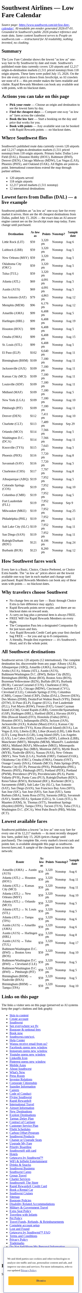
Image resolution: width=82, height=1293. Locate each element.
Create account (19, 1019)
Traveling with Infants (23, 1214)
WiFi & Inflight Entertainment (28, 1161)
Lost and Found (19, 1229)
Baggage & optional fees (25, 1029)
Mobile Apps (18, 1065)
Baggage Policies (20, 1200)
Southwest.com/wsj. (22, 1036)
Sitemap (15, 1196)
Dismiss (41, 1280)
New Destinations (21, 1111)
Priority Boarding (20, 1147)
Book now (16, 1033)
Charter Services (20, 1179)
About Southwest (20, 1068)
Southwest (16, 1022)
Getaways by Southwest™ (26, 1157)
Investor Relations (21, 1079)
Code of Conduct (20, 1093)
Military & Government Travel (29, 1207)
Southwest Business (22, 1168)
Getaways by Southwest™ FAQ (30, 1232)
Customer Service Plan (24, 1125)
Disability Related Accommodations (32, 1204)
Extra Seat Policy (20, 1211)
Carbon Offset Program (24, 1132)
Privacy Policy (19, 1239)
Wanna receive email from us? (28, 1043)
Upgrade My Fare (21, 1143)
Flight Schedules (20, 1129)
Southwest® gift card (23, 1150)
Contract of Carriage (22, 1122)
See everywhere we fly (24, 1026)
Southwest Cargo (20, 1172)
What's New (17, 1072)
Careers (14, 1090)
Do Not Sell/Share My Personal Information (37, 1246)
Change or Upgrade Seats (26, 1140)
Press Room (17, 1076)
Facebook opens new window (28, 1047)
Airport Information (22, 1108)
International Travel (22, 1104)
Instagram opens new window (28, 1051)
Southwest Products (22, 1136)
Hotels (14, 1154)
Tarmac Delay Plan (22, 1118)
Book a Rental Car (21, 1189)
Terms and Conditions (23, 1236)
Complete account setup (25, 1225)
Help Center (17, 1040)
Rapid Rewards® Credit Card (28, 1186)
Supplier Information (23, 1086)
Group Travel (18, 1175)
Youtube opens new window (28, 1054)
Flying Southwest (21, 1097)
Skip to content (19, 1015)
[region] (41, 1270)
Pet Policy (16, 1218)
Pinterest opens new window (28, 1061)
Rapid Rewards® (20, 1100)
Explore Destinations (23, 1115)
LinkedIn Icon (18, 1058)
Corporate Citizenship (23, 1083)
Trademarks (17, 1243)
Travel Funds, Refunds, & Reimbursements (37, 1221)
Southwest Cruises (21, 1193)
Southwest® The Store (24, 1182)
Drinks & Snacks (20, 1164)
